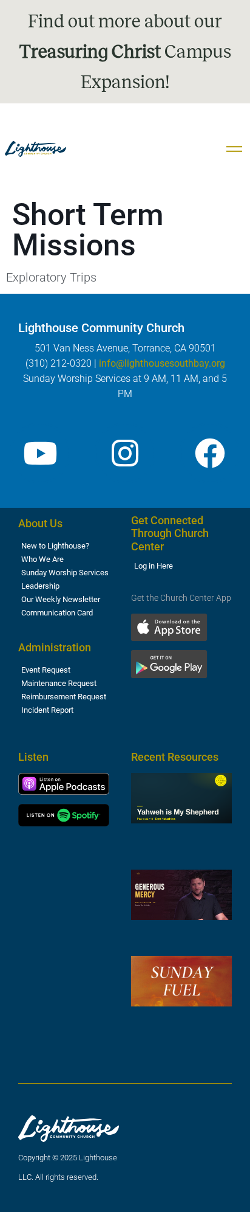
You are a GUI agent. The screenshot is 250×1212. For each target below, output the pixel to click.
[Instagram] (125, 453)
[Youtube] (40, 453)
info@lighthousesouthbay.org (162, 363)
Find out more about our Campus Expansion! (125, 52)
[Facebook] (210, 453)
